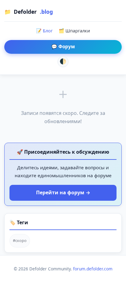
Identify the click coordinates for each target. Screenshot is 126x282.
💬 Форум (63, 46)
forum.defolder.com (93, 269)
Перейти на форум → (63, 192)
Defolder (28, 11)
